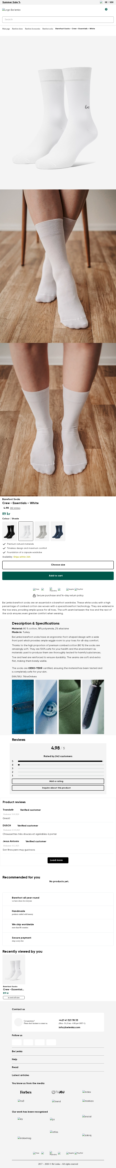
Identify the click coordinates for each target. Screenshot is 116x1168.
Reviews (18, 740)
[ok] (109, 19)
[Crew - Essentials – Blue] (58, 531)
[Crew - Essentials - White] (25, 531)
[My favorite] (91, 10)
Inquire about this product (56, 788)
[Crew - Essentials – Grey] (41, 531)
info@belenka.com (69, 1027)
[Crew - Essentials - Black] (9, 531)
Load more (56, 860)
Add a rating (56, 781)
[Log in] (98, 10)
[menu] (112, 10)
